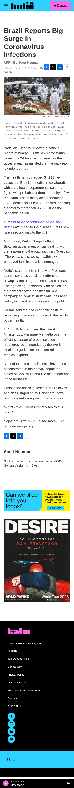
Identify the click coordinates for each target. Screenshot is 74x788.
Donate (62, 5)
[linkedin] (11, 731)
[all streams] (69, 783)
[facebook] (11, 716)
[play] (5, 783)
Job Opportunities (18, 658)
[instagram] (11, 724)
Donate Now (15, 666)
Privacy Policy (16, 674)
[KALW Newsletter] (37, 500)
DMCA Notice (16, 706)
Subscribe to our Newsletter (24, 690)
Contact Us (14, 698)
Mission (12, 650)
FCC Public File (17, 682)
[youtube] (11, 739)
